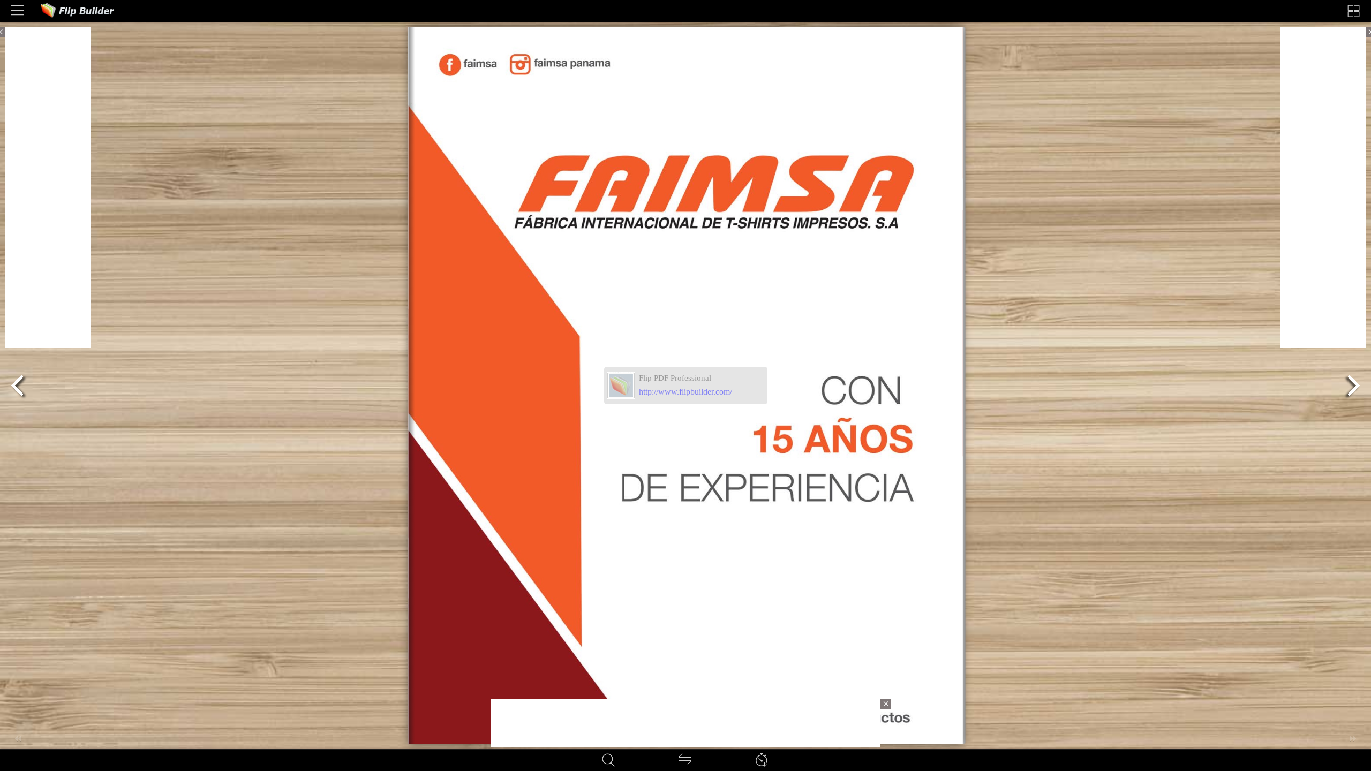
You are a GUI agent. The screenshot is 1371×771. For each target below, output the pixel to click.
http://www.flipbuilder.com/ (685, 391)
